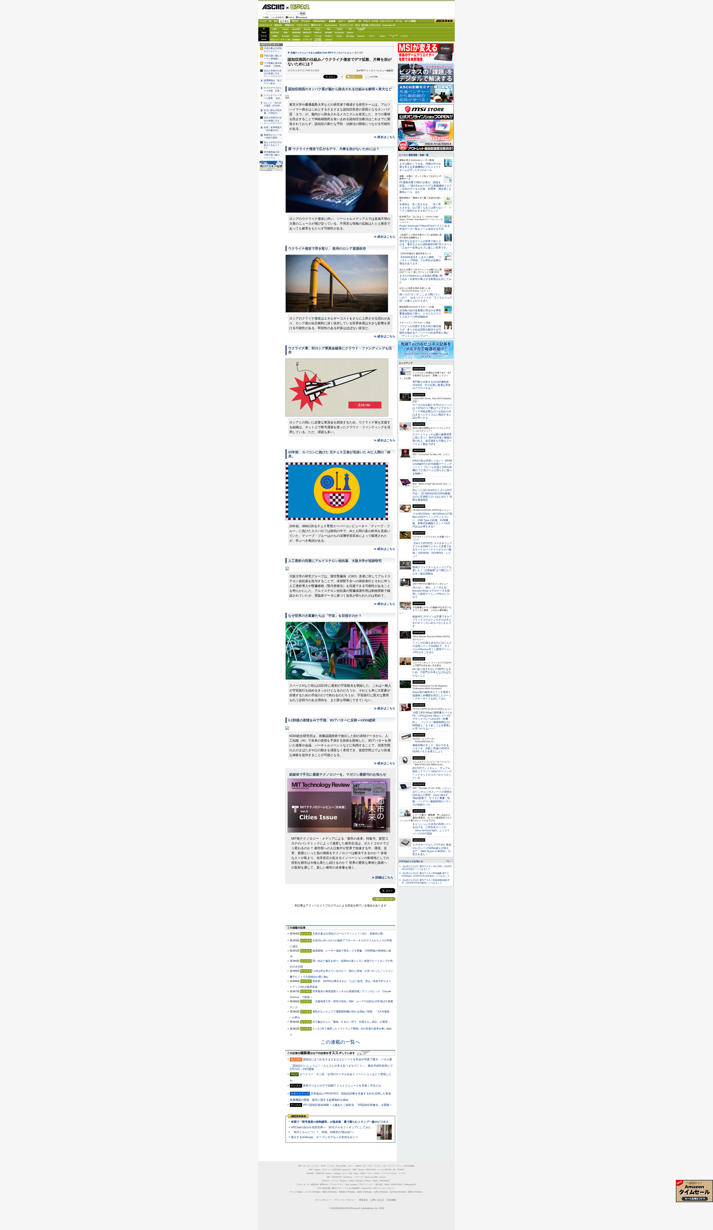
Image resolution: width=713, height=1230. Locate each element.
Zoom (382, 36)
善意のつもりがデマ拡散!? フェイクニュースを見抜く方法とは (342, 1085)
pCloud (328, 40)
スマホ (375, 21)
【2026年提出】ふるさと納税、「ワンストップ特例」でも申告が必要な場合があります (420, 260)
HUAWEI (328, 33)
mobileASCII (366, 1188)
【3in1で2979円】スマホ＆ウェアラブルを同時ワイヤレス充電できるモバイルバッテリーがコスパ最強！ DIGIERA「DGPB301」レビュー (432, 549)
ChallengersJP (388, 25)
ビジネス (298, 6)
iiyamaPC (296, 29)
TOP (300, 1166)
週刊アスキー (316, 25)
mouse (285, 29)
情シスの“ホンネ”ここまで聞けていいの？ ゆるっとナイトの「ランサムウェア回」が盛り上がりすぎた (425, 297)
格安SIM (278, 25)
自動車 (332, 21)
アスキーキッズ (265, 25)
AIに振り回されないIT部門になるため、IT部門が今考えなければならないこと (431, 672)
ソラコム (318, 36)
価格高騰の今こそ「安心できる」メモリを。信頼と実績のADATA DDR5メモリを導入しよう (431, 748)
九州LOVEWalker (381, 1192)
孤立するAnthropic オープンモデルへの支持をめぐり (324, 1137)
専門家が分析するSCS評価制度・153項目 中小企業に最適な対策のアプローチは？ (431, 385)
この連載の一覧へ (340, 1042)
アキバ (366, 21)
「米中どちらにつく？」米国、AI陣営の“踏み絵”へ (322, 1132)
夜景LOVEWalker (364, 1192)
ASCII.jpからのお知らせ (411, 861)
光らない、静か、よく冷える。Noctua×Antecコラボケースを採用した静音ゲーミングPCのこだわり (431, 592)
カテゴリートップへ (383, 899)
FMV (275, 29)
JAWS (274, 36)
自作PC (352, 21)
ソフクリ (404, 36)
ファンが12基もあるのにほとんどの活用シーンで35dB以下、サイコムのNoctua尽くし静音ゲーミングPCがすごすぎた (432, 647)
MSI (328, 29)
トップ (263, 21)
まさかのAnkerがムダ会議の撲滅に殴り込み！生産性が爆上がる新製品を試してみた (425, 279)
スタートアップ (386, 21)
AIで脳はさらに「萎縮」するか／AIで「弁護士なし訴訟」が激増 (350, 1021)
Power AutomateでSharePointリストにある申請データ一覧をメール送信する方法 (424, 227)
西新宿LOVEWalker (347, 1192)
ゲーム (398, 21)
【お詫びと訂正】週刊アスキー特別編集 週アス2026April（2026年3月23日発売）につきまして (426, 874)
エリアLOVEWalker (313, 1192)
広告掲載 (391, 1200)
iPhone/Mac (319, 21)
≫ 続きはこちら (384, 136)
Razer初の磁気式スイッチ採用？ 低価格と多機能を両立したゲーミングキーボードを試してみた (432, 695)
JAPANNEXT (296, 39)
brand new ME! (371, 1177)
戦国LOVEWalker (415, 1192)
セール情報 (410, 21)
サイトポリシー (323, 1200)
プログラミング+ (346, 25)
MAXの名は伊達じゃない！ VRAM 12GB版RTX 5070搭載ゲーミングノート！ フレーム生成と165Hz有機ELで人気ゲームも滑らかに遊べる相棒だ (432, 467)
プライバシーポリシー (345, 1200)
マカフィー (274, 40)
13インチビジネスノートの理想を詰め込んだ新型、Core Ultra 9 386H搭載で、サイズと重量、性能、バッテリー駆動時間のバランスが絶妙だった (432, 798)
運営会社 (363, 1200)
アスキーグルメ (303, 25)
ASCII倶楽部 (444, 21)
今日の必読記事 (323, 1188)
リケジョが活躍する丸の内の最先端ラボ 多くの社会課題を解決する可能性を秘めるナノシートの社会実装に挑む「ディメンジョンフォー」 (424, 331)
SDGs (357, 25)
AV (359, 21)
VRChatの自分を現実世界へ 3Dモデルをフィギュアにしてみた (331, 1127)
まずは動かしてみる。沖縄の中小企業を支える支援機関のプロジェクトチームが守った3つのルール (420, 167)
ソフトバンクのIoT (393, 36)
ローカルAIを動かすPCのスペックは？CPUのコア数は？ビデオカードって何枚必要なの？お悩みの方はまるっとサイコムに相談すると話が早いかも (432, 411)
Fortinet (360, 36)
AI (270, 21)
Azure (307, 36)
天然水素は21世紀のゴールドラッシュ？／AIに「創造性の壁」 (348, 933)
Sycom (307, 29)
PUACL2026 (375, 25)
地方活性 (365, 25)
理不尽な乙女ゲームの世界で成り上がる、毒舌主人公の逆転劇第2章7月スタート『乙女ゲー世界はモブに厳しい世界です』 (425, 244)
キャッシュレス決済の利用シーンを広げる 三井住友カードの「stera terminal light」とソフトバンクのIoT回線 (431, 829)
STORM (400, 1170)
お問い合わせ (377, 1200)
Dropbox (328, 36)
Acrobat (285, 36)
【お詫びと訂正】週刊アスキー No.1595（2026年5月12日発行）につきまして (427, 867)
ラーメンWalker (296, 1192)
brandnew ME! (318, 39)
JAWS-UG (320, 1173)
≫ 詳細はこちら (382, 877)
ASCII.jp (273, 6)
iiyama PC (346, 1170)
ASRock (317, 33)
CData (339, 36)
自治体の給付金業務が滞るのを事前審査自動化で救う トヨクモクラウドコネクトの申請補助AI (420, 313)
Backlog (350, 36)
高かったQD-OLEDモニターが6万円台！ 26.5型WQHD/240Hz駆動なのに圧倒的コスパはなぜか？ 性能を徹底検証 (432, 495)
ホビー (341, 21)
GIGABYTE (307, 33)
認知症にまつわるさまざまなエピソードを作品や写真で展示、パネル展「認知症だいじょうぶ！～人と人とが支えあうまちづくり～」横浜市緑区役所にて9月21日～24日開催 (341, 1064)
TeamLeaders (331, 25)
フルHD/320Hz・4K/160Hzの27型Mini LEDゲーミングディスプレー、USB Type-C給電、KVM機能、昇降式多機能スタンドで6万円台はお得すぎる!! (432, 520)
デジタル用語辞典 (352, 1188)
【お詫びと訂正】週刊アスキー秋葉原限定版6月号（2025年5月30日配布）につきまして (426, 881)
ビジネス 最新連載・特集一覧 (414, 155)
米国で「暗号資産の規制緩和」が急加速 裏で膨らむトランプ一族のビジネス (339, 1121)
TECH (295, 21)
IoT (275, 21)
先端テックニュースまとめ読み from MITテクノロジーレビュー (322, 52)
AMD (286, 33)
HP (350, 29)
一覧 (341, 77)
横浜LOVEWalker (330, 1192)
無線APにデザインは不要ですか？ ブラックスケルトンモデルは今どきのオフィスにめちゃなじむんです (433, 621)
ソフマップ (307, 40)
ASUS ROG (296, 33)
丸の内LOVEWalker (398, 1192)
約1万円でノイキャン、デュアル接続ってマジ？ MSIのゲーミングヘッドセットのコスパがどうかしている (432, 773)
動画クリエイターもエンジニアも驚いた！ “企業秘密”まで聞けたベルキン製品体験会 (432, 570)
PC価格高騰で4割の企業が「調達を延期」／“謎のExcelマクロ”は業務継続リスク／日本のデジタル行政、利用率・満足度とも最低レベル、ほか (425, 187)
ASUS (339, 29)
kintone (296, 36)
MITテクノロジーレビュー (384, 1188)
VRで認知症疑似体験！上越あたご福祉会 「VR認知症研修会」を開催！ (347, 1104)
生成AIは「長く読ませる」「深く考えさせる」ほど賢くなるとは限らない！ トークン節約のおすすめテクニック (425, 207)
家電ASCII (289, 25)
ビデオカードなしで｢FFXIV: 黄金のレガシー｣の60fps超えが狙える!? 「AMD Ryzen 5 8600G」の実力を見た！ (431, 849)
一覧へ (448, 861)
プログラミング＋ (366, 1184)
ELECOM (275, 33)
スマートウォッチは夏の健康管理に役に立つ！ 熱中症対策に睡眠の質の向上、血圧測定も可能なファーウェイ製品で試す (432, 439)
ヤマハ (372, 36)
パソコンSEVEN (317, 28)
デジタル (305, 21)
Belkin (350, 33)
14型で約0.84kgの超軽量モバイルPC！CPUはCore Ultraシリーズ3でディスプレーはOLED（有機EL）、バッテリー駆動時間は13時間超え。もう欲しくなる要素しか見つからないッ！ (432, 720)
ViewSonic (339, 33)
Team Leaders (351, 1184)
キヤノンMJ (286, 40)
